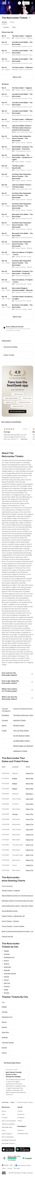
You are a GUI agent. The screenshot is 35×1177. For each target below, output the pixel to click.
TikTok (20, 1121)
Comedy (5, 720)
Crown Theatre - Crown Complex (13, 926)
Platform (21, 1130)
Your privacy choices (24, 1165)
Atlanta (6, 964)
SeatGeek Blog (7, 1127)
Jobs (3, 1114)
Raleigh (14, 778)
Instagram (21, 1117)
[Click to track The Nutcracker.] (29, 17)
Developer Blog (23, 1133)
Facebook (21, 1114)
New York (7, 983)
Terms (4, 1168)
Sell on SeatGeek (7, 1137)
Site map (17, 1168)
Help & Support (7, 1134)
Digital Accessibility (8, 1124)
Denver (6, 980)
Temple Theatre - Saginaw (11, 890)
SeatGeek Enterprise (9, 1140)
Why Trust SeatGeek (9, 1121)
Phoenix (6, 993)
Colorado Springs (10, 973)
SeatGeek (5, 1102)
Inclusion (5, 1117)
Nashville (7, 970)
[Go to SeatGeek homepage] (4, 3)
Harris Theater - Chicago (10, 921)
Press (3, 1130)
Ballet (13, 1102)
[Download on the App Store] (8, 1149)
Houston (7, 986)
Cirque (4, 730)
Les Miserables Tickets (21, 741)
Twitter (20, 1111)
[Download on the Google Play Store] (23, 1149)
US (12, 32)
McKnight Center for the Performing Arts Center (18, 901)
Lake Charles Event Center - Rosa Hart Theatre (18, 906)
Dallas (6, 989)
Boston (6, 960)
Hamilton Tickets (19, 720)
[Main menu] (32, 3)
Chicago (15, 814)
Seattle (6, 977)
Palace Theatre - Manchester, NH (13, 916)
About (4, 1111)
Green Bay (7, 967)
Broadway (5, 715)
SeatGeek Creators (8, 1143)
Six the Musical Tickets (21, 736)
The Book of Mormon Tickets (23, 715)
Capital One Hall (7, 936)
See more (24, 439)
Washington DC (9, 957)
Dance (4, 725)
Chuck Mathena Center (10, 911)
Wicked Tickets (18, 725)
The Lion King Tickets (21, 730)
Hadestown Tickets (20, 751)
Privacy (10, 1168)
